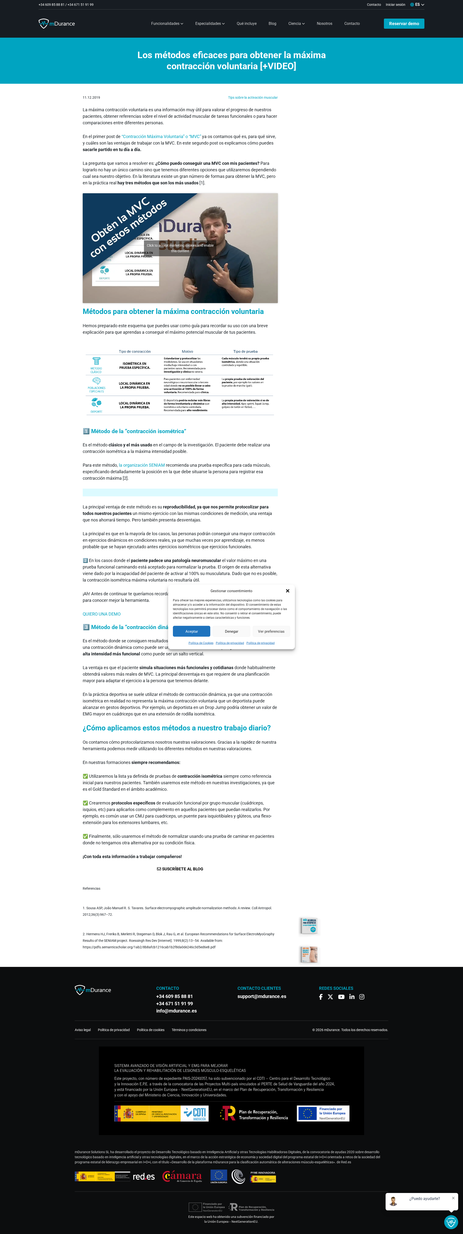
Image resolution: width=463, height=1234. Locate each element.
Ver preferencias (271, 631)
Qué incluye (247, 24)
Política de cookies (150, 1030)
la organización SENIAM (142, 465)
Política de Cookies (201, 643)
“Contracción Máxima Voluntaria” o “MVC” (161, 136)
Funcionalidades (165, 24)
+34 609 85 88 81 (52, 5)
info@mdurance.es (176, 1010)
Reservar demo (404, 23)
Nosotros (324, 24)
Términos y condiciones (189, 1030)
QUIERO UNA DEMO (102, 614)
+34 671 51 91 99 (81, 5)
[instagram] (361, 997)
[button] (287, 591)
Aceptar (191, 631)
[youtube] (341, 997)
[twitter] (330, 997)
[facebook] (321, 997)
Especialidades (208, 24)
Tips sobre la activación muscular (253, 97)
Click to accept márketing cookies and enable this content (180, 248)
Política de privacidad (230, 643)
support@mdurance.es (262, 996)
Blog (272, 24)
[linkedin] (351, 997)
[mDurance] (57, 24)
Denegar (231, 631)
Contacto (352, 24)
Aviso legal (83, 1030)
